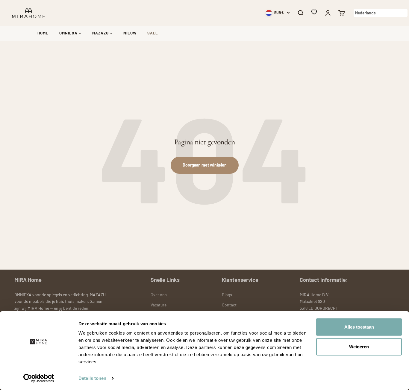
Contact (229, 304)
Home (43, 33)
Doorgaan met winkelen (205, 164)
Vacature (158, 304)
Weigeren (359, 346)
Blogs (227, 294)
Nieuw (130, 33)
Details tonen (92, 378)
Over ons (159, 294)
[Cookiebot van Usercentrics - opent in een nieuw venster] (39, 378)
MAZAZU (102, 33)
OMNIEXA (70, 33)
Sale (152, 33)
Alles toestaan (359, 326)
